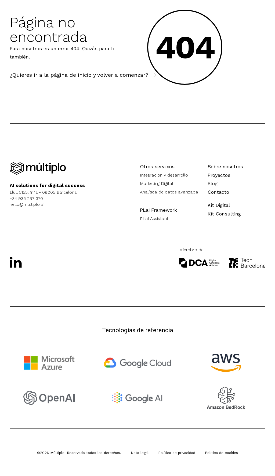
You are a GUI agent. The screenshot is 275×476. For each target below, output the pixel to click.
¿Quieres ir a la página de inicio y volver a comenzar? (79, 75)
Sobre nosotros (225, 166)
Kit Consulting (224, 214)
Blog (213, 183)
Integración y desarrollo (164, 175)
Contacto (218, 192)
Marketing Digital (156, 183)
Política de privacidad (176, 453)
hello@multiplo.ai (27, 204)
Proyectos (219, 175)
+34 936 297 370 (26, 198)
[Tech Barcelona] (199, 263)
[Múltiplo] (38, 168)
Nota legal (140, 453)
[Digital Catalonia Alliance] (247, 263)
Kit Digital (219, 205)
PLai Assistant (154, 218)
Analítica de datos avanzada (169, 192)
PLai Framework (158, 210)
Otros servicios (157, 166)
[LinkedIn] (16, 262)
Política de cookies (221, 453)
